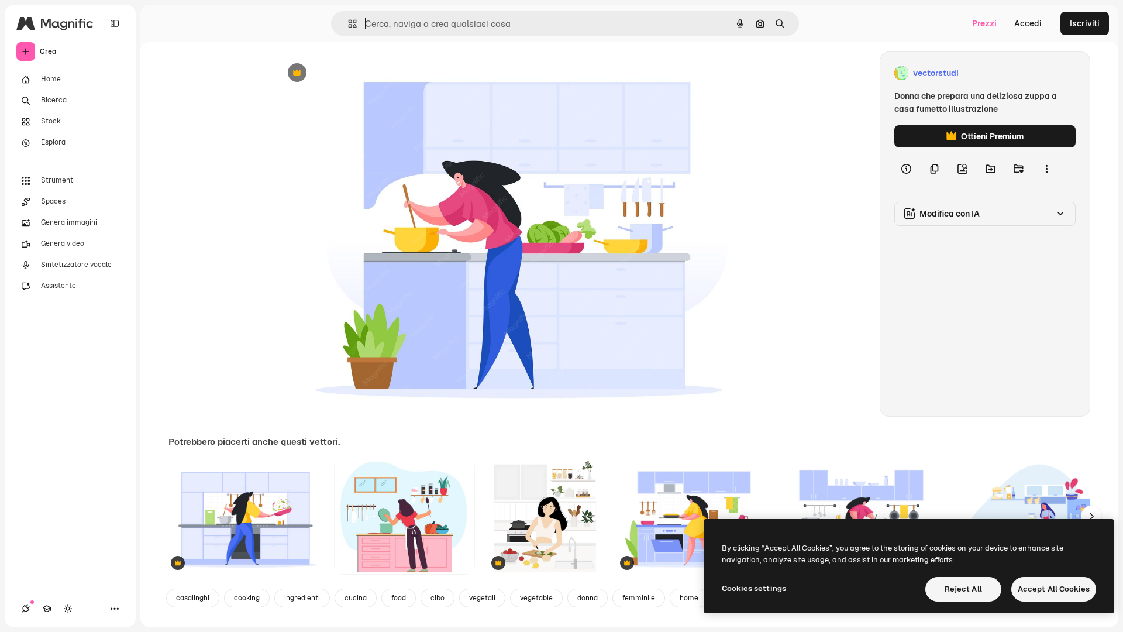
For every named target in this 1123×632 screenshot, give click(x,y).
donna (587, 598)
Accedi (1028, 23)
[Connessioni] (25, 608)
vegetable (536, 598)
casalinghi (192, 598)
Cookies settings (754, 588)
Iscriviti (1085, 23)
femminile (638, 598)
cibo (437, 598)
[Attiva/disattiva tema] (67, 608)
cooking (247, 598)
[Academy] (46, 608)
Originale (353, 73)
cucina (356, 598)
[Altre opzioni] (1046, 168)
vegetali (482, 598)
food (398, 598)
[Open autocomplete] (348, 23)
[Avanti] (1091, 516)
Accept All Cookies (1054, 589)
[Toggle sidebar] (114, 23)
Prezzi (984, 23)
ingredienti (302, 598)
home (689, 598)
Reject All (963, 589)
